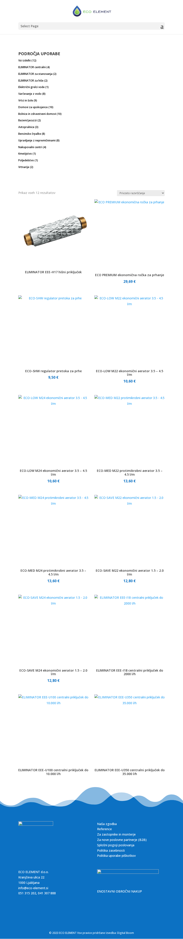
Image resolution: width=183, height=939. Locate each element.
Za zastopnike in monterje (116, 834)
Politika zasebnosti (111, 850)
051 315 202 (27, 893)
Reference (104, 829)
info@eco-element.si (33, 888)
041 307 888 (47, 893)
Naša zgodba (107, 824)
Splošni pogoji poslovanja (115, 845)
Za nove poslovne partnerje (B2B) (122, 840)
